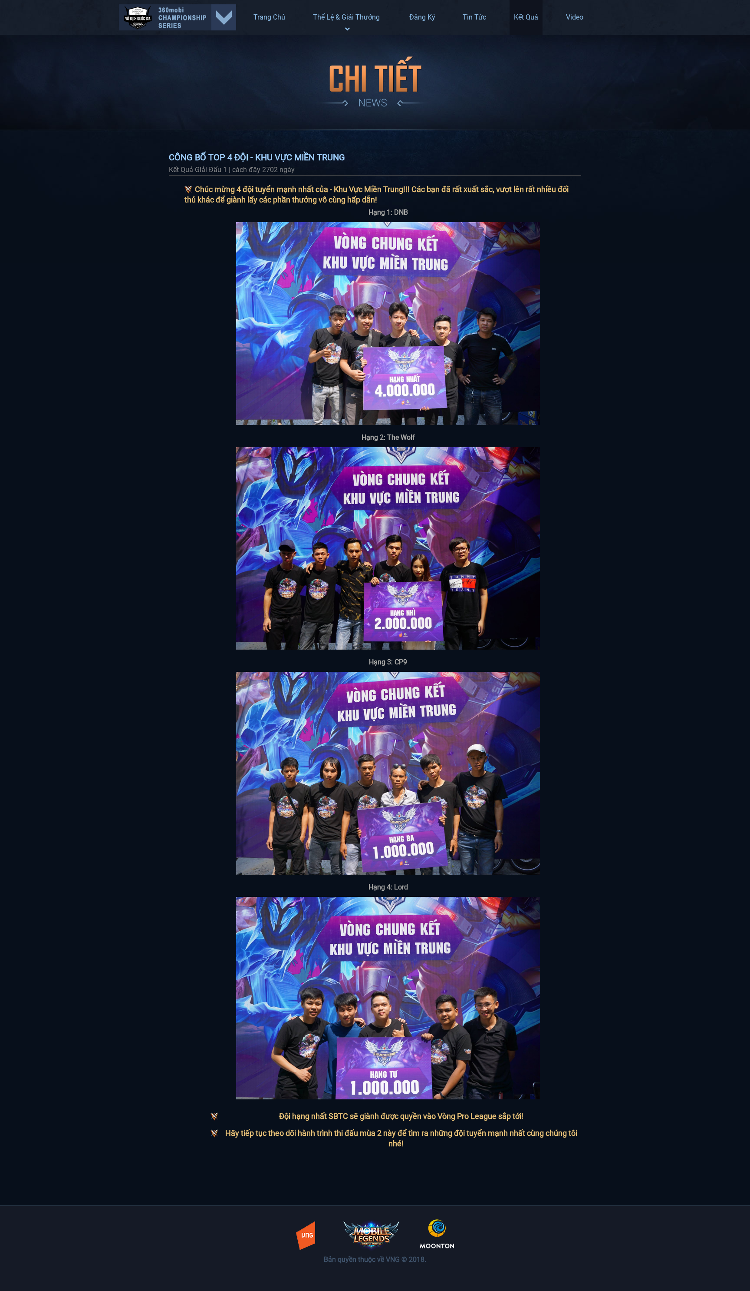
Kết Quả (526, 17)
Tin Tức (474, 17)
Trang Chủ (269, 17)
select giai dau (177, 17)
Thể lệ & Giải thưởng (347, 17)
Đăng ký (422, 17)
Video (574, 17)
